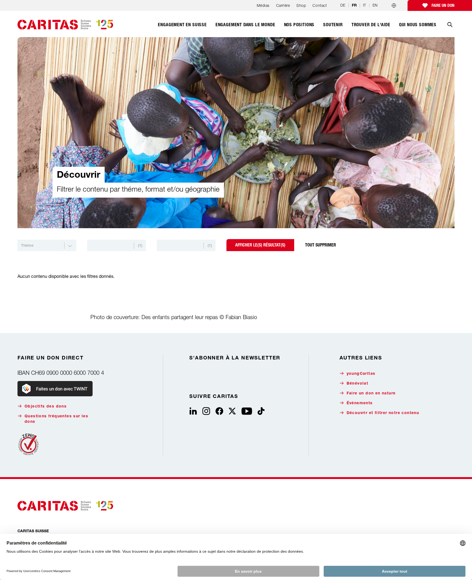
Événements (360, 403)
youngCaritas (361, 374)
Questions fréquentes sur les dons (56, 419)
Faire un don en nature (371, 393)
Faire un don (443, 5)
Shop (301, 5)
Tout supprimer (320, 245)
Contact (319, 5)
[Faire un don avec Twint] (55, 388)
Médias (263, 5)
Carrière (283, 5)
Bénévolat (357, 384)
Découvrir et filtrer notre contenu (383, 413)
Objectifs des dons (46, 407)
